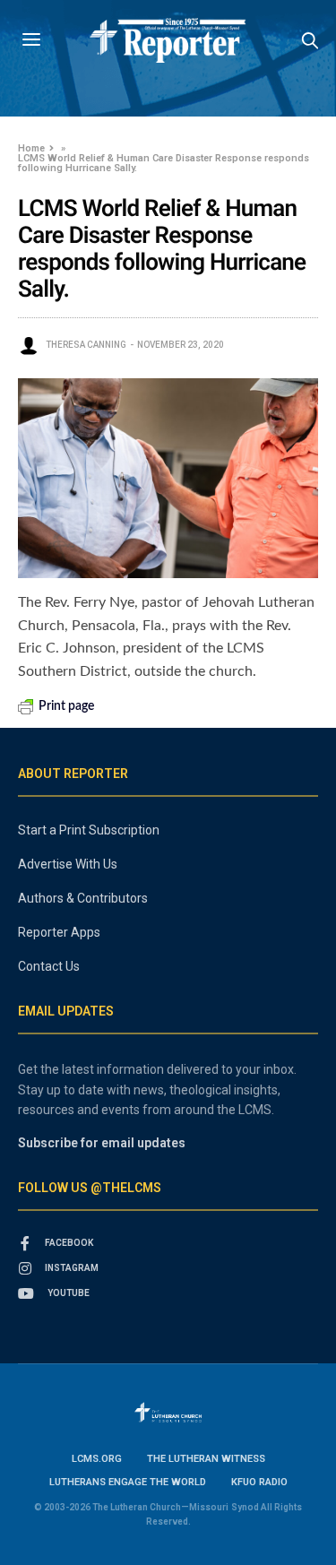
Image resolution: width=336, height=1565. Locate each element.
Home (31, 148)
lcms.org (97, 1459)
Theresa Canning (86, 345)
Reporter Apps (59, 932)
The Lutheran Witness (206, 1459)
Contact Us (49, 966)
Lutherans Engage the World (127, 1482)
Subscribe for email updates (101, 1143)
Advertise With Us (67, 864)
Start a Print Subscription (88, 830)
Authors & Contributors (83, 898)
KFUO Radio (259, 1482)
